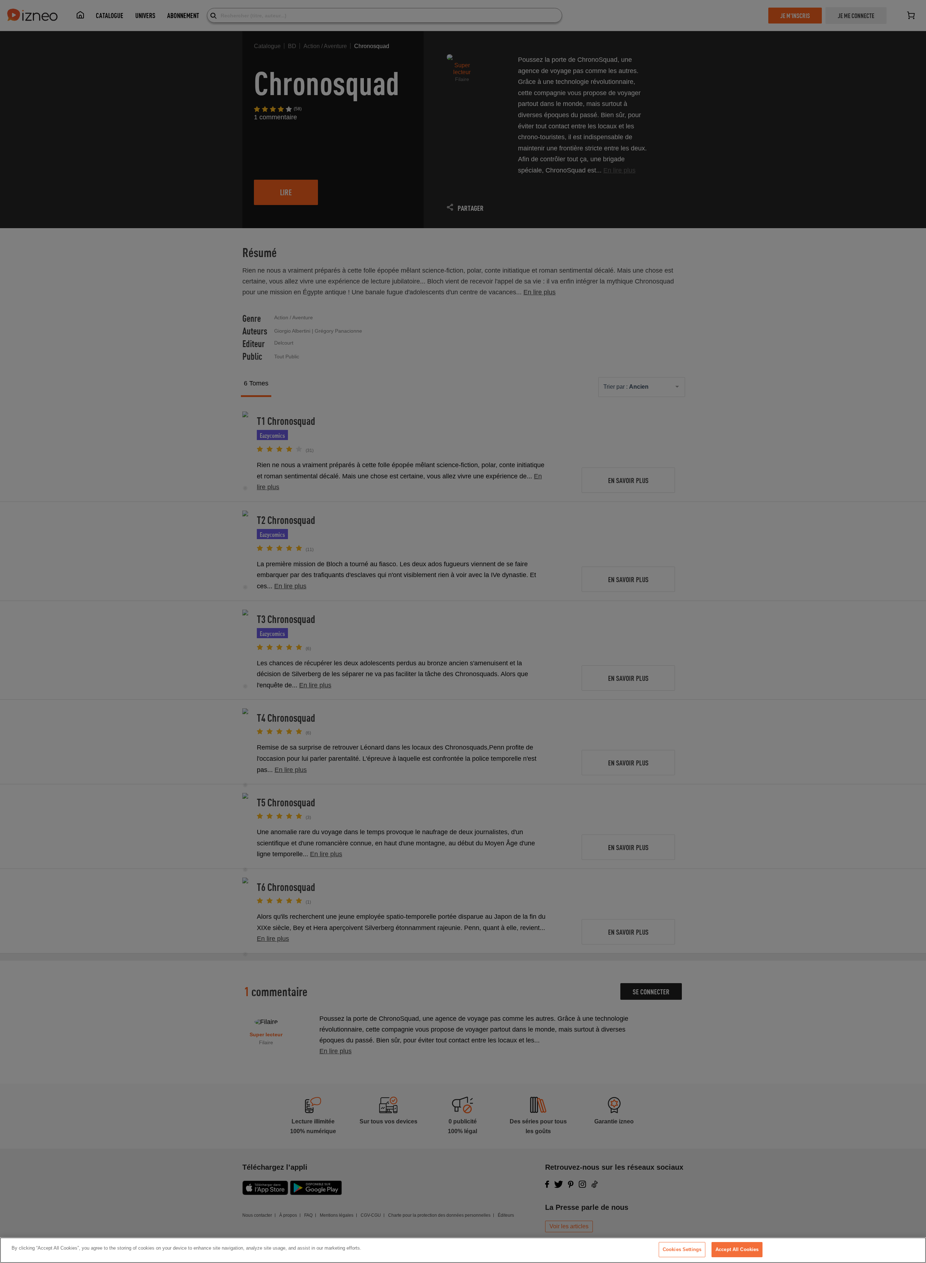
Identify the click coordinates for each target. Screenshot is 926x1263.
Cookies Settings (682, 1249)
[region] (463, 1250)
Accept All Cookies (737, 1249)
